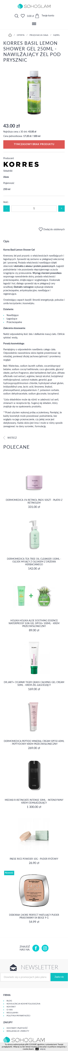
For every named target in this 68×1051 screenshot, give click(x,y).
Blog (9, 1001)
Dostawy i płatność (17, 1028)
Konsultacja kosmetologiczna (23, 1004)
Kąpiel (56, 35)
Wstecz (12, 438)
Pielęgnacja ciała (39, 35)
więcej (42, 1049)
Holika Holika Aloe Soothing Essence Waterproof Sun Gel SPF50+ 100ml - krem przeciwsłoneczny (34, 623)
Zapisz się (59, 977)
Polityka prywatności (18, 1016)
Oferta (20, 35)
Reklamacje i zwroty (18, 1031)
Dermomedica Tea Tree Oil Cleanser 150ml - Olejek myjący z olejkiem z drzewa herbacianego (34, 562)
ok (37, 1049)
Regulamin (12, 1013)
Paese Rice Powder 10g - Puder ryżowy (34, 859)
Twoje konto (48, 16)
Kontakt (11, 1007)
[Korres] (21, 166)
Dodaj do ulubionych (54, 229)
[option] (34, 93)
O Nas (10, 1010)
